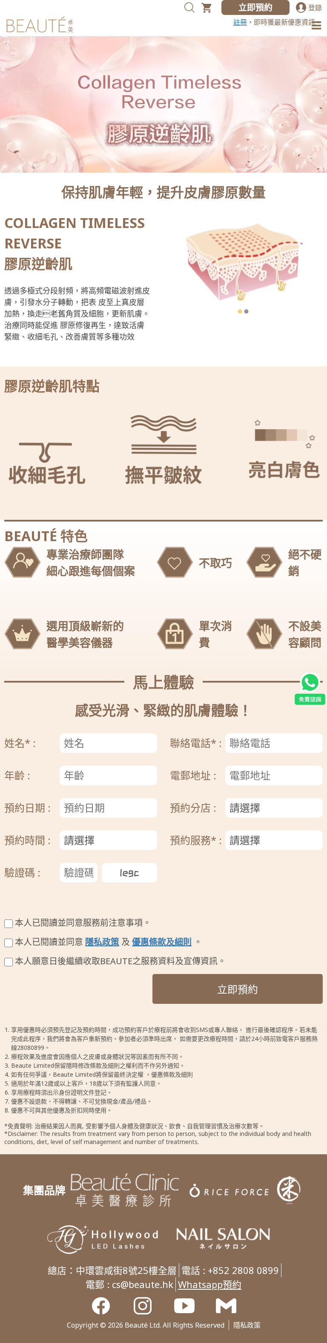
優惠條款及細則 (162, 942)
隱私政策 (102, 942)
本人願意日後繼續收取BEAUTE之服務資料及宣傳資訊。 (120, 961)
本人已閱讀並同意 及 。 (108, 942)
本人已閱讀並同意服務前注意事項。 (83, 922)
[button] (240, 311)
